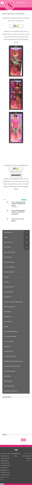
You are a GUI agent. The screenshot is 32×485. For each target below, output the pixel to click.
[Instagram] (16, 450)
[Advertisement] (16, 415)
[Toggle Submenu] (27, 232)
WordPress (28, 460)
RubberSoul (27, 453)
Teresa (16, 80)
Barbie (16, 47)
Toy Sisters (20, 2)
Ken (16, 113)
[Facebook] (15, 450)
